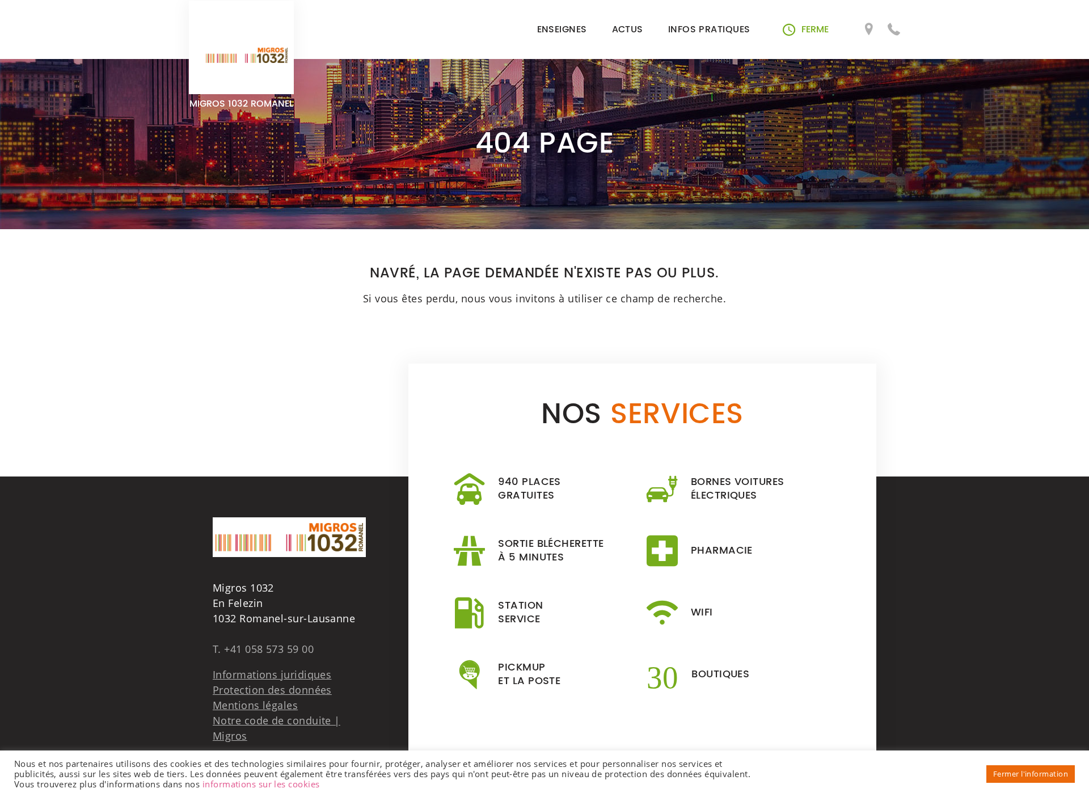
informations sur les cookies (261, 784)
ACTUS (627, 29)
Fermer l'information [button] (1030, 774)
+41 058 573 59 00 (269, 649)
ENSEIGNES (562, 29)
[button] (806, 29)
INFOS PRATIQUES (709, 29)
